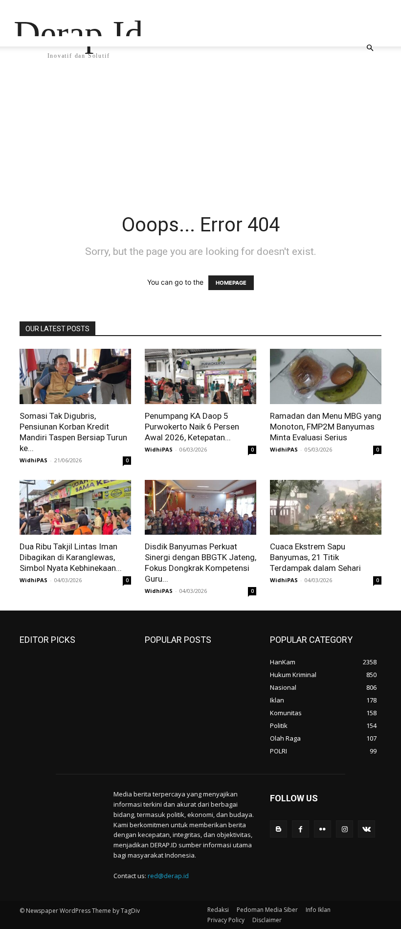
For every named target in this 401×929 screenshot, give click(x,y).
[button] (369, 48)
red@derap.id (168, 875)
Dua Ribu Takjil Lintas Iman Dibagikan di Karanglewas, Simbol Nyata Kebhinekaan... (71, 557)
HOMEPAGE (231, 282)
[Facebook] (300, 829)
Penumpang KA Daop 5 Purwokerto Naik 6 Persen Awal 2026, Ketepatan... (192, 426)
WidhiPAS (33, 460)
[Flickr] (322, 829)
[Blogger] (278, 829)
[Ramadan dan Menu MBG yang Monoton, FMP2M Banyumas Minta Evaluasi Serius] (325, 376)
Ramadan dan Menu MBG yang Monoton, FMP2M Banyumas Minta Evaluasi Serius (325, 426)
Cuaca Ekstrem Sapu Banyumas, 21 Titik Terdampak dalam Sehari (315, 557)
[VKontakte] (366, 829)
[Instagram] (344, 829)
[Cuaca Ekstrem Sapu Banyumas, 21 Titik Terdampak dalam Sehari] (325, 507)
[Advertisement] (200, 139)
